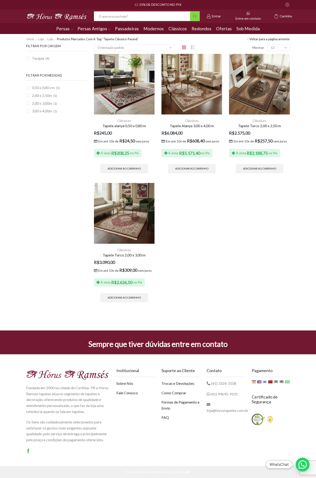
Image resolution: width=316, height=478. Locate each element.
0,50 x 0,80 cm (43, 87)
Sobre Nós (124, 383)
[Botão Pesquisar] (194, 16)
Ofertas (224, 28)
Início (30, 39)
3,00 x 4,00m (42, 111)
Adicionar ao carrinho (124, 168)
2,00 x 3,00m (42, 103)
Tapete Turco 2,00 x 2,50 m (259, 125)
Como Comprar (173, 393)
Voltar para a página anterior (269, 39)
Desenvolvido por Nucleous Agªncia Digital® (158, 472)
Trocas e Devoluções (177, 383)
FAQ (165, 417)
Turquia (38, 58)
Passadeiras (127, 28)
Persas (63, 28)
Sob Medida (248, 28)
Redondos (201, 28)
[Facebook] (28, 451)
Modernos (153, 28)
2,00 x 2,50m (42, 95)
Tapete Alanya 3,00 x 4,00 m (192, 125)
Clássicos (177, 28)
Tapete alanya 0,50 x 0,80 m (124, 125)
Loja (41, 39)
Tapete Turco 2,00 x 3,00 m (124, 255)
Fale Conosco (127, 393)
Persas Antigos (92, 28)
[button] (303, 465)
